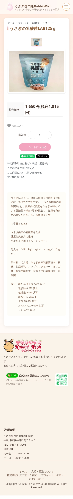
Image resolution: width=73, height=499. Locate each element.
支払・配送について (42, 471)
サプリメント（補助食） (30, 22)
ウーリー (49, 22)
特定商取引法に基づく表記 (22, 475)
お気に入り (17, 125)
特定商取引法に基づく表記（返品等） (28, 163)
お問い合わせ (36, 478)
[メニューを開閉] (66, 7)
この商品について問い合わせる (24, 172)
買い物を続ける (16, 177)
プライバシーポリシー (53, 475)
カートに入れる (37, 147)
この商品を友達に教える (21, 168)
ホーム (11, 22)
